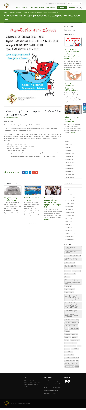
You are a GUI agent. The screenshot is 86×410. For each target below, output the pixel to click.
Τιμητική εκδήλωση (69, 289)
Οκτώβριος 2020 (70, 162)
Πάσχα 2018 (68, 270)
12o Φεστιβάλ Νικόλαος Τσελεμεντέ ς (70, 252)
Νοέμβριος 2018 (69, 171)
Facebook (23, 172)
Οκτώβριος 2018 (70, 174)
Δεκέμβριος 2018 (70, 168)
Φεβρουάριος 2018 (70, 197)
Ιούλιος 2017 (69, 218)
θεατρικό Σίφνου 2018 (70, 345)
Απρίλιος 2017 (69, 227)
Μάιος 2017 (68, 224)
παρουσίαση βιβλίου (70, 360)
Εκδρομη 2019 (77, 255)
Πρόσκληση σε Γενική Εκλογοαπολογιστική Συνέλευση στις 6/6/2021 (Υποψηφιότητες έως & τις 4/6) (72, 281)
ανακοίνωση (68, 337)
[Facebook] (78, 7)
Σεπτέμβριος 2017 (70, 212)
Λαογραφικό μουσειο (70, 262)
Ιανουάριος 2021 (70, 153)
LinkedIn (30, 172)
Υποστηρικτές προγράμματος (72, 322)
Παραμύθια (67, 276)
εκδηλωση (74, 337)
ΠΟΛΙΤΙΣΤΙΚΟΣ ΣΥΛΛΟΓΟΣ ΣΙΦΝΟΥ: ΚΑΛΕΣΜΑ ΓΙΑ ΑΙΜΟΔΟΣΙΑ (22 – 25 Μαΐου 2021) (72, 53)
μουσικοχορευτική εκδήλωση (72, 357)
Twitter (26, 172)
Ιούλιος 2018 (69, 183)
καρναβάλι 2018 (75, 348)
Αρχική (18, 7)
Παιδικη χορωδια (76, 270)
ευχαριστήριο (68, 343)
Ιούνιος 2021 (69, 144)
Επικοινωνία (50, 3)
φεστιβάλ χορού (75, 363)
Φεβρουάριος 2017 (70, 233)
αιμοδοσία (67, 331)
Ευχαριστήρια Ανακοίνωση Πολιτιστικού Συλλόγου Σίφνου (72, 259)
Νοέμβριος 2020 (69, 159)
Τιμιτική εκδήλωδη (69, 292)
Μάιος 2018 (68, 189)
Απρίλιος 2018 (69, 191)
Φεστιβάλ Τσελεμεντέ (37, 7)
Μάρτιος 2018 (69, 194)
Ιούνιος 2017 (69, 221)
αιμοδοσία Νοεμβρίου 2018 (71, 334)
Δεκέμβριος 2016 (70, 239)
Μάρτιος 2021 (69, 150)
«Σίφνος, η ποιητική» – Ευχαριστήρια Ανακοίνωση (73, 119)
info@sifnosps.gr (54, 390)
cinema (70, 255)
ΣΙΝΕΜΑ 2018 (68, 286)
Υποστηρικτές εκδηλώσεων (71, 319)
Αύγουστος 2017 (70, 215)
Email (36, 172)
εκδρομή (67, 340)
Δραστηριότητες (50, 7)
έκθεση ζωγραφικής (74, 328)
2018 (66, 255)
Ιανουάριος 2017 (70, 236)
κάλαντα (79, 345)
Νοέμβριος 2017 (69, 206)
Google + (33, 172)
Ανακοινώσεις (62, 7)
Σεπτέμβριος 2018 (70, 177)
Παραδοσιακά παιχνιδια (70, 273)
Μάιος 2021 (68, 147)
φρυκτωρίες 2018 (69, 366)
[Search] (80, 3)
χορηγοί (77, 366)
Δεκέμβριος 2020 (70, 156)
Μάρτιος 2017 (69, 230)
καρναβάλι (67, 348)
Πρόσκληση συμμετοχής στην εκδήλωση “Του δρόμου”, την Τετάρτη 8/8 (52, 202)
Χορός (66, 328)
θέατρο (74, 343)
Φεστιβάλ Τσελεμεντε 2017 (71, 325)
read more (6, 215)
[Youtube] (80, 7)
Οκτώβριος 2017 (70, 209)
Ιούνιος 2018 (69, 186)
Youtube (68, 381)
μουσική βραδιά (68, 351)
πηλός (77, 360)
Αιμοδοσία (8, 117)
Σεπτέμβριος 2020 (70, 165)
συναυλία (67, 363)
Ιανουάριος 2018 (70, 200)
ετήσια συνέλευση (75, 340)
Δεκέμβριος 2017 (70, 203)
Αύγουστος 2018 (70, 180)
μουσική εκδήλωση (69, 354)
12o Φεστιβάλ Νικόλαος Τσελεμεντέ (70, 248)
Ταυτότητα (25, 7)
